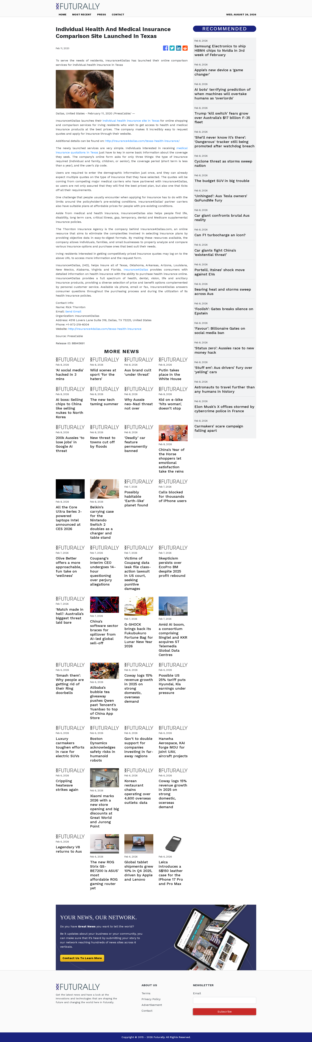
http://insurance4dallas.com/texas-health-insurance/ (142, 141)
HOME (62, 14)
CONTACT (118, 14)
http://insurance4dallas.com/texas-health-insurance (104, 329)
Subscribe (225, 1011)
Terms (146, 993)
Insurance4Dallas (136, 269)
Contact (147, 1010)
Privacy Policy (151, 999)
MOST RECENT (81, 14)
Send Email (73, 311)
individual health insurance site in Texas (131, 120)
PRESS (101, 14)
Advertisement (152, 1005)
